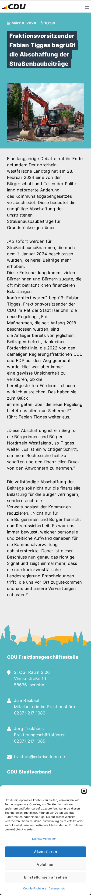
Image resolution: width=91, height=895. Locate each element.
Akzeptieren (45, 851)
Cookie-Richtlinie (34, 888)
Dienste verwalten (44, 838)
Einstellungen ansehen (45, 877)
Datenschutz (57, 888)
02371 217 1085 (29, 741)
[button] (84, 791)
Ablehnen (46, 864)
